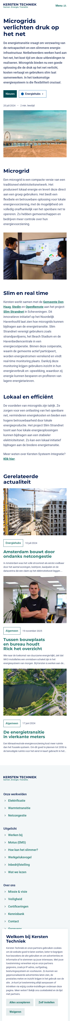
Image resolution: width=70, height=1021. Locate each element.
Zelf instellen (47, 1002)
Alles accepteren (20, 1002)
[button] (65, 5)
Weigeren (15, 1011)
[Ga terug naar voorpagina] (20, 5)
